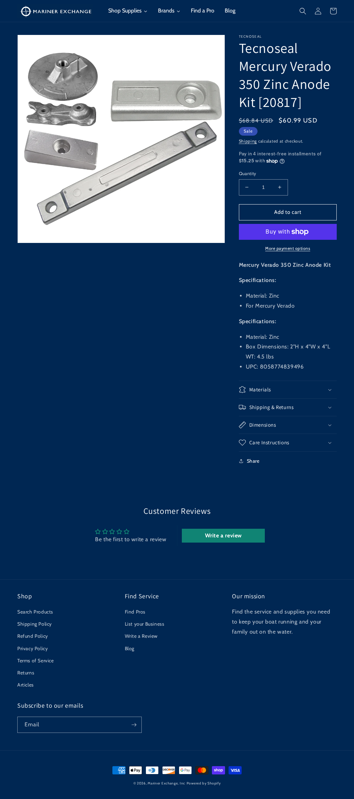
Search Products (35, 612)
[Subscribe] (133, 725)
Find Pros (135, 612)
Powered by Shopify (204, 783)
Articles (25, 685)
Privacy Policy (32, 648)
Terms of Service (35, 660)
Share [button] (253, 461)
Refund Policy (32, 636)
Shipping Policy (34, 624)
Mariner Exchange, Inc (166, 783)
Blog (129, 648)
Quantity (248, 173)
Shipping (248, 141)
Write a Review (141, 636)
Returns (25, 673)
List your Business (145, 624)
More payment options (287, 248)
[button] (302, 11)
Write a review (223, 535)
